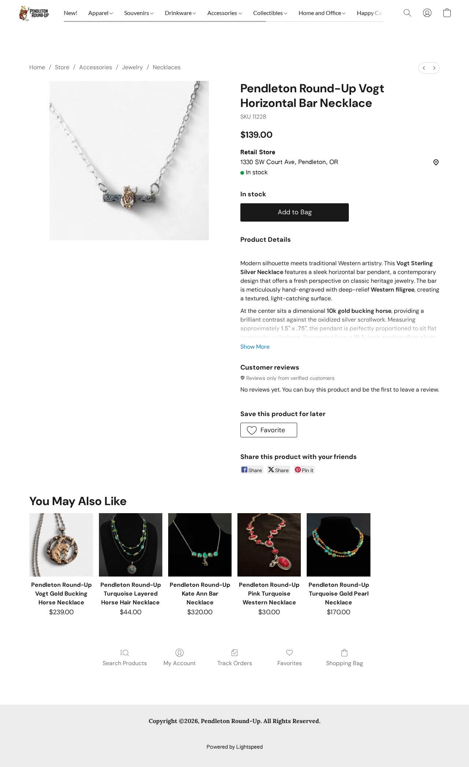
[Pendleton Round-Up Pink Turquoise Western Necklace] (269, 545)
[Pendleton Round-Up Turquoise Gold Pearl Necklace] (338, 545)
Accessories (222, 12)
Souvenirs (137, 12)
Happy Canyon (376, 12)
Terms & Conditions (128, 734)
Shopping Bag (344, 663)
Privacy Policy (175, 734)
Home (37, 67)
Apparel (99, 12)
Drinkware (179, 12)
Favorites (289, 663)
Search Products (125, 663)
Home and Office (320, 12)
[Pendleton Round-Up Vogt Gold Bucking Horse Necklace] (61, 545)
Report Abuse (349, 734)
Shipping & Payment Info (228, 734)
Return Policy (280, 734)
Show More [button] (255, 347)
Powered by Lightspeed (235, 747)
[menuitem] (424, 68)
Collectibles (268, 12)
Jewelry (132, 67)
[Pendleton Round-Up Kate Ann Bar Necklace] (200, 545)
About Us (314, 734)
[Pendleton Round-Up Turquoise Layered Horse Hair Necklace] (130, 545)
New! (70, 12)
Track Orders (234, 663)
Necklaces (167, 67)
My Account (179, 663)
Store (62, 67)
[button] (33, 13)
